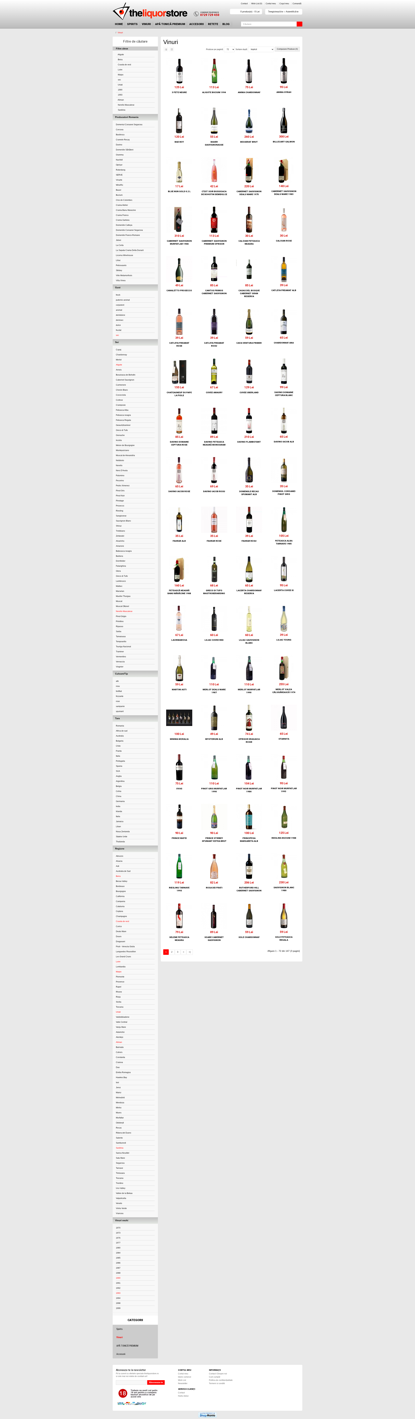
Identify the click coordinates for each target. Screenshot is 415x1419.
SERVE (119, 175)
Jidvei (118, 240)
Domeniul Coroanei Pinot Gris (283, 492)
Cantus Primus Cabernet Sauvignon (214, 292)
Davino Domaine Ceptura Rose (179, 443)
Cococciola (121, 395)
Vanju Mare (121, 1027)
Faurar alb (179, 541)
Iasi (117, 1082)
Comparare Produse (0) (287, 49)
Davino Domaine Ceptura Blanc (283, 393)
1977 (118, 1243)
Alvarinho (120, 541)
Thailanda (120, 841)
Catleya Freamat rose (179, 344)
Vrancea (119, 1213)
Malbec (119, 586)
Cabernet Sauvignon (125, 380)
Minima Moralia (179, 739)
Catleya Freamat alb (283, 290)
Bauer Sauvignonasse (214, 143)
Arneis (119, 370)
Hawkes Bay (121, 1077)
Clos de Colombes (124, 200)
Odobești (120, 1123)
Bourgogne (121, 891)
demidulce (120, 315)
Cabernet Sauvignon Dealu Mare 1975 (249, 193)
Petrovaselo (121, 265)
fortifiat (119, 691)
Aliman (120, 100)
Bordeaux (120, 886)
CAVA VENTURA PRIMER (249, 343)
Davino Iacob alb (284, 441)
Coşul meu (284, 3)
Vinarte (119, 180)
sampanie (120, 706)
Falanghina (121, 566)
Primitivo (120, 621)
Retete (213, 24)
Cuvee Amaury (214, 392)
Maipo (120, 75)
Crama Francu (122, 215)
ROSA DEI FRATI (214, 887)
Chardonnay (121, 355)
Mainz (118, 1092)
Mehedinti (120, 1097)
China (118, 796)
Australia (120, 736)
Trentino (119, 1183)
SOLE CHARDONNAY (249, 937)
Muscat (119, 601)
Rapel (118, 987)
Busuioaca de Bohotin (125, 375)
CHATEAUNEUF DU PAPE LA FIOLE (179, 394)
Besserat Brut (249, 142)
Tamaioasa (121, 636)
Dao (118, 1067)
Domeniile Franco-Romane (128, 235)
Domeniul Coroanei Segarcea (129, 124)
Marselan (120, 591)
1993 (119, 95)
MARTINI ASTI (179, 689)
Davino (119, 145)
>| (190, 952)
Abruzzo (119, 856)
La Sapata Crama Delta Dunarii (130, 250)
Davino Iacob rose (179, 491)
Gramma (120, 155)
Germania (120, 801)
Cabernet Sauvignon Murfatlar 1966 (179, 242)
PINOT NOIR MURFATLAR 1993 (284, 790)
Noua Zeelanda (123, 831)
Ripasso (119, 626)
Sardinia (121, 110)
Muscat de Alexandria (125, 455)
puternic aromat (123, 300)
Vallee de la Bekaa (124, 1193)
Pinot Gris (120, 491)
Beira (120, 59)
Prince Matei (179, 838)
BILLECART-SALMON (284, 141)
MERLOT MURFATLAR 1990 (249, 691)
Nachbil (119, 160)
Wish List (182, 1380)
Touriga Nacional (123, 646)
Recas (119, 1128)
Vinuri (146, 24)
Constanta (120, 1057)
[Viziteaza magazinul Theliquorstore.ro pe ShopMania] (207, 1414)
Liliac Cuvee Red (214, 640)
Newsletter (182, 1383)
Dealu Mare (121, 931)
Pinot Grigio (121, 616)
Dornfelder (120, 561)
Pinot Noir (120, 496)
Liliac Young (283, 640)
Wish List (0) (256, 3)
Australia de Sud (123, 871)
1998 (118, 1303)
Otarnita (284, 739)
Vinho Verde (121, 1208)
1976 (118, 1238)
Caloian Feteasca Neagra (249, 242)
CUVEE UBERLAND (249, 392)
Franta (119, 751)
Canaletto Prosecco (179, 290)
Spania (119, 766)
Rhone (119, 992)
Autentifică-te (292, 11)
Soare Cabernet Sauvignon (214, 938)
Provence (120, 982)
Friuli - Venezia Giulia (125, 946)
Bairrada (120, 1047)
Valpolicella (121, 1198)
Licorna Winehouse (124, 255)
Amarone (120, 546)
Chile (118, 746)
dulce (118, 325)
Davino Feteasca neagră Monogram (214, 443)
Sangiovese (121, 516)
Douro (118, 936)
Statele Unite (121, 836)
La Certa (120, 245)
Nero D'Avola (122, 470)
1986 (118, 1263)
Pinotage (120, 501)
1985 (118, 1258)
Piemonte (120, 977)
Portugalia (120, 761)
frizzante (119, 696)
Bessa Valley (121, 881)
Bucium (119, 195)
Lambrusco (121, 581)
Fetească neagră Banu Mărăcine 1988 (179, 592)
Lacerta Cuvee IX (284, 590)
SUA (118, 771)
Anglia (119, 776)
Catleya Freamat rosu (214, 344)
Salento (119, 1138)
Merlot (118, 360)
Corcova (119, 129)
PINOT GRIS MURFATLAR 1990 (214, 790)
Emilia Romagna (123, 1072)
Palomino (120, 475)
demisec (119, 320)
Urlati (120, 85)
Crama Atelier (122, 205)
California (120, 896)
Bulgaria (119, 741)
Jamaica (119, 821)
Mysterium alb (214, 739)
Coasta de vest (124, 65)
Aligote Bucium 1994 (214, 92)
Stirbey (119, 270)
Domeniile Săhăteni (124, 150)
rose (118, 701)
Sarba (118, 631)
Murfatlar (120, 1118)
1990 (119, 90)
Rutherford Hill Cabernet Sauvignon (249, 889)
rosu (118, 686)
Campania (120, 901)
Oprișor (119, 165)
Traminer (120, 651)
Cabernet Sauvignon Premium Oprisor (214, 242)
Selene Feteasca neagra (179, 938)
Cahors (119, 1052)
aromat (119, 310)
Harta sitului (183, 1396)
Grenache (120, 435)
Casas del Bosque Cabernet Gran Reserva (249, 293)
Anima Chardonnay (249, 92)
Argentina (120, 781)
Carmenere (121, 385)
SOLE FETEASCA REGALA (283, 938)
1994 (118, 1298)
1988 (118, 1273)
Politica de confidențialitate (221, 1380)
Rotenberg (120, 170)
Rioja (118, 997)
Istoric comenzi (184, 1377)
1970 (118, 1228)
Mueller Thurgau (123, 596)
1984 (118, 1253)
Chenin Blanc (122, 390)
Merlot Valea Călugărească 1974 (283, 691)
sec (119, 80)
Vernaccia (120, 662)
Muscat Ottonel (122, 606)
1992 (118, 1288)
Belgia (119, 786)
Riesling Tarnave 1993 (179, 889)
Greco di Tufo (122, 430)
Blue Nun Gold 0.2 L (179, 191)
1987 (118, 1268)
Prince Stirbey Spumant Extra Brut (214, 839)
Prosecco (120, 506)
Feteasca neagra (123, 415)
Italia (118, 756)
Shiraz (119, 526)
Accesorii (196, 24)
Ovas (179, 788)
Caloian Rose (284, 241)
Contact (244, 3)
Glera (118, 571)
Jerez (118, 1087)
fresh (118, 295)
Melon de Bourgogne (125, 445)
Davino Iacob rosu (214, 491)
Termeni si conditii (217, 1383)
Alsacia (119, 861)
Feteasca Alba (122, 410)
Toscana (119, 1007)
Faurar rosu (249, 541)
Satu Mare (120, 1158)
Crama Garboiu (123, 220)
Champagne (121, 916)
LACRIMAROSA (179, 640)
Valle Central (121, 1022)
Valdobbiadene (122, 1017)
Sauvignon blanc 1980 (283, 889)
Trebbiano (120, 531)
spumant (120, 711)
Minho (118, 1108)
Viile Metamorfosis (124, 275)
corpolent (120, 305)
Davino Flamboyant (249, 442)
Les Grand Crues (123, 956)
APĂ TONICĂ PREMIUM (170, 24)
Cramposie (121, 405)
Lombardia (120, 967)
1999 (118, 1308)
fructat (118, 330)
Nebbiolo (120, 460)
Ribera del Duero (123, 1133)
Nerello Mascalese (125, 105)
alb (117, 681)
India (118, 806)
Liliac (118, 260)
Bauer (118, 190)
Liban (118, 826)
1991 (118, 1283)
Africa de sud (121, 731)
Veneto (119, 1203)
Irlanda (119, 811)
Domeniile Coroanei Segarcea (129, 230)
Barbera (119, 556)
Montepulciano (122, 450)
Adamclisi (120, 1032)
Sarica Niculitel (122, 1153)
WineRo (119, 185)
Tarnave (119, 1168)
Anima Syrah (283, 92)
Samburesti (121, 1143)
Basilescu (120, 135)
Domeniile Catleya (124, 225)
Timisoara (120, 1173)
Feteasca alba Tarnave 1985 (283, 542)
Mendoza (120, 1102)
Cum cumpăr (214, 1377)
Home (119, 24)
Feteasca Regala (123, 420)
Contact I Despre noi (218, 1374)
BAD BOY (179, 142)
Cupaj (118, 350)
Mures (118, 1113)
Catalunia (120, 906)
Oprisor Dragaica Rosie (249, 740)
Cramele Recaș (123, 140)
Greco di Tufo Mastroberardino (214, 592)
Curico (119, 926)
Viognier (119, 667)
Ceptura (119, 911)
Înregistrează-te (275, 11)
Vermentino (121, 656)
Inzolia (119, 440)
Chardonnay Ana (284, 343)
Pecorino (120, 480)
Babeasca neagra (124, 551)
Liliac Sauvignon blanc (249, 641)
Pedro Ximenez (123, 485)
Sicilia (118, 1002)
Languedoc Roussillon (126, 951)
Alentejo (119, 1037)
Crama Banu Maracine (126, 210)
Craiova (119, 1062)
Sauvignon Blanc (123, 521)
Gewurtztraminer (123, 425)
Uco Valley (120, 1188)
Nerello (119, 465)
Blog (226, 24)
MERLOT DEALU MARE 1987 (214, 691)
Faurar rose (214, 541)
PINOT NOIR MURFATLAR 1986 (249, 790)
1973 (118, 1233)
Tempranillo (121, 641)
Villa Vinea (120, 280)
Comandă (297, 3)
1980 (118, 1248)
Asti (117, 866)
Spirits (132, 24)
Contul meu (271, 3)
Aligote (120, 54)
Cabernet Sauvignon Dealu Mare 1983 (283, 192)
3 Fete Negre (179, 92)
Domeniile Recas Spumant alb (249, 493)
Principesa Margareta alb (249, 839)
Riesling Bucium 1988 (284, 838)
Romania (120, 726)
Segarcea (120, 1163)
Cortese (119, 400)
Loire (119, 70)
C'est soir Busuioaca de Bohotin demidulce (214, 193)
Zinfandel (120, 536)
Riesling (119, 511)
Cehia (118, 791)
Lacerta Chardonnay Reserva (249, 592)
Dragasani (120, 941)
